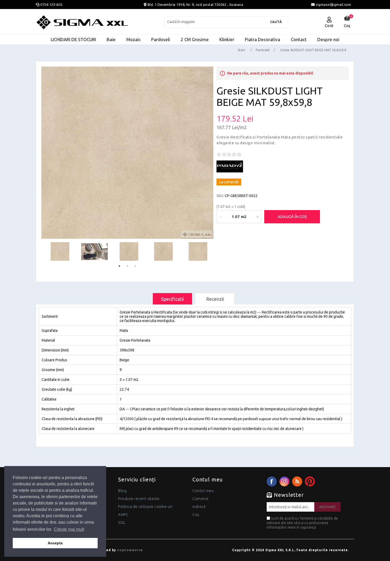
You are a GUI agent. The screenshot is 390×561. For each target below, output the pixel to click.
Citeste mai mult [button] (69, 529)
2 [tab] (127, 266)
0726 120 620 (51, 4)
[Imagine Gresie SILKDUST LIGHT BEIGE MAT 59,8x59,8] (127, 153)
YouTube (310, 481)
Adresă (199, 506)
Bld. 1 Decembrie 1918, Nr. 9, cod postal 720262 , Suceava (195, 4)
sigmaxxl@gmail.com (333, 4)
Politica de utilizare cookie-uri (145, 506)
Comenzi (200, 498)
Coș (195, 514)
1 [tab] (119, 266)
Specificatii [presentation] (172, 299)
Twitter (284, 481)
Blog (122, 490)
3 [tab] (135, 266)
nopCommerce (130, 550)
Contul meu (203, 490)
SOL (121, 522)
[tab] (172, 299)
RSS (297, 481)
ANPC (123, 514)
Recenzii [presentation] (215, 299)
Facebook (272, 481)
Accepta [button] (55, 543)
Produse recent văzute (139, 498)
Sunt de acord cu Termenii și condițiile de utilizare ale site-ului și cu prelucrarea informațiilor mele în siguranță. (302, 522)
